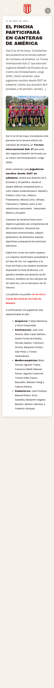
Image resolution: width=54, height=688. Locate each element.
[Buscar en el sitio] (48, 10)
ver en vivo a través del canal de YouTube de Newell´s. (26, 298)
